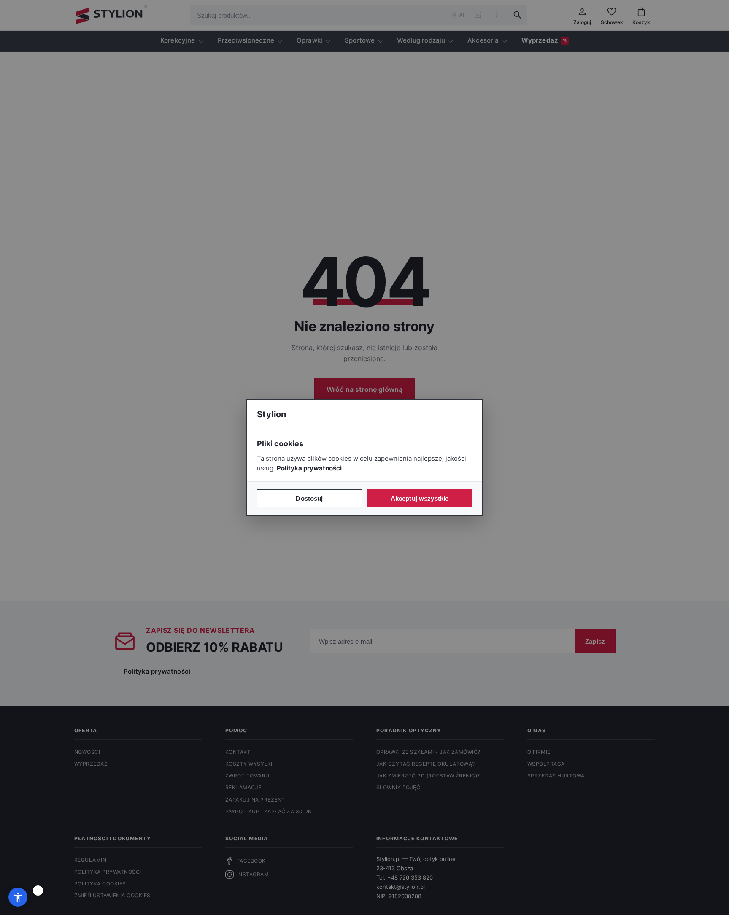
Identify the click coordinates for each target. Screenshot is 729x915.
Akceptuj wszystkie (420, 498)
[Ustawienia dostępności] (17, 897)
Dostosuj (309, 498)
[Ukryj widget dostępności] (38, 890)
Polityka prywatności (309, 468)
